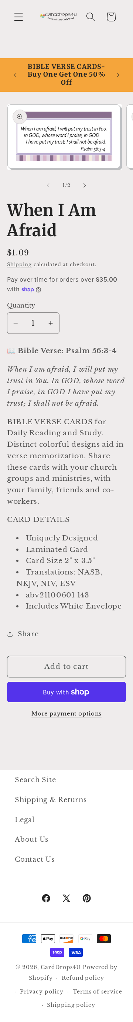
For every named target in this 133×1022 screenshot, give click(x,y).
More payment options (66, 713)
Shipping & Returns (51, 800)
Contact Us (35, 859)
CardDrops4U (61, 967)
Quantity (21, 305)
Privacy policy (42, 992)
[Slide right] (85, 185)
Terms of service (97, 992)
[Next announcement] (118, 75)
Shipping (19, 264)
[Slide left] (48, 185)
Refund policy (83, 978)
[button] (18, 17)
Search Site (35, 780)
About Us (31, 839)
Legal (25, 820)
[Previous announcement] (15, 75)
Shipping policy (71, 1005)
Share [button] (28, 634)
